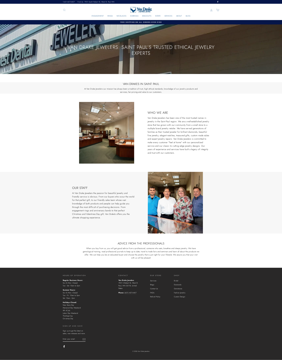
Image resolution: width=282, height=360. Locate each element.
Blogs (152, 284)
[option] (141, 22)
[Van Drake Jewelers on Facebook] (64, 346)
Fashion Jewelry (179, 293)
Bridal (176, 281)
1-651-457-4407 (69, 2)
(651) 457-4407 (130, 293)
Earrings (134, 16)
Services (168, 16)
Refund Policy (155, 296)
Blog (188, 16)
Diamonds (177, 284)
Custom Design (179, 296)
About (179, 16)
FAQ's (152, 293)
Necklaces (121, 16)
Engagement (98, 16)
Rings (110, 16)
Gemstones (178, 288)
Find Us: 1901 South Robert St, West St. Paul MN (96, 2)
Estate (158, 16)
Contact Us (154, 288)
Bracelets (146, 16)
